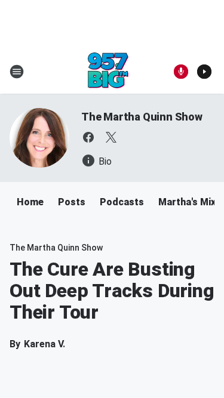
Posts (71, 202)
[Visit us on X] (111, 137)
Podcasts (122, 202)
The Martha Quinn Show (141, 116)
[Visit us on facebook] (88, 137)
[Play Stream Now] (204, 71)
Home (30, 202)
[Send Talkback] (181, 71)
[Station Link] (108, 72)
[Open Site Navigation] (17, 71)
